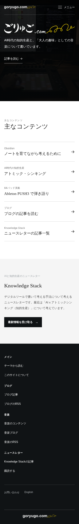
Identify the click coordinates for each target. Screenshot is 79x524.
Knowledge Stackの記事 (19, 461)
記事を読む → (13, 58)
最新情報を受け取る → (23, 322)
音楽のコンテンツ (15, 423)
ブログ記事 (11, 394)
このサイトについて (16, 375)
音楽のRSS (11, 442)
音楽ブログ (11, 432)
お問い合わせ (11, 492)
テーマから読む (13, 365)
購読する (9, 470)
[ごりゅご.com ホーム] (20, 7)
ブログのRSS (12, 403)
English (28, 492)
